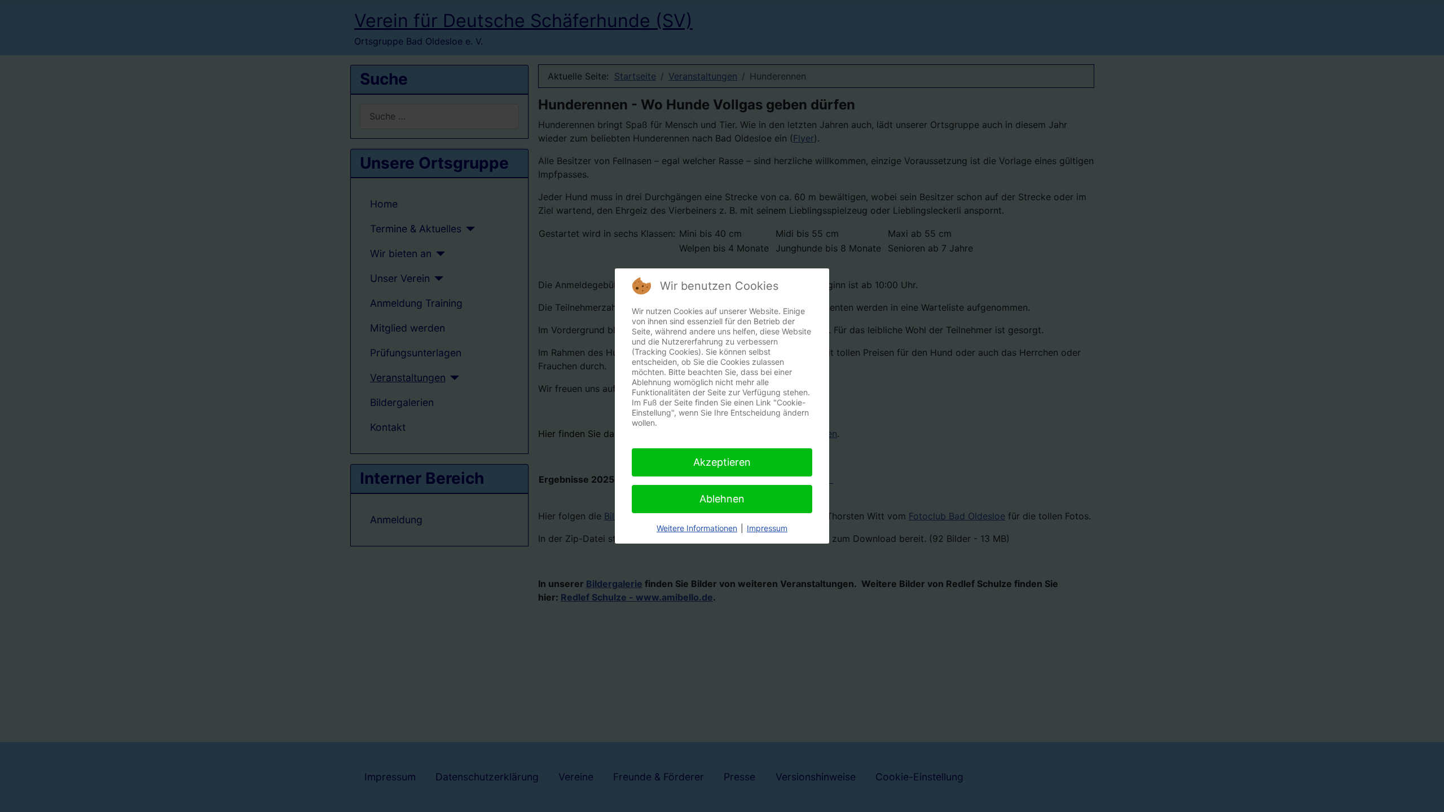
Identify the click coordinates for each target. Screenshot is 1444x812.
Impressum (767, 528)
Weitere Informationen (697, 528)
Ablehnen (722, 499)
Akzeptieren (722, 462)
